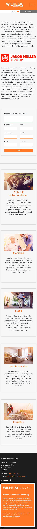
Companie (8, 133)
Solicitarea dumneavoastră (15, 114)
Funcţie (22, 133)
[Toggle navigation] (32, 5)
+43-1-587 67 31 (13, 474)
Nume (22, 124)
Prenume (8, 124)
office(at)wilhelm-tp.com (16, 476)
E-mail (7, 141)
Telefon (23, 141)
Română (28, 11)
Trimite (18, 150)
